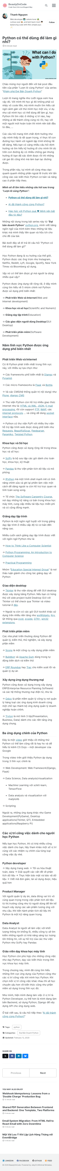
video (19, 739)
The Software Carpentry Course (33, 496)
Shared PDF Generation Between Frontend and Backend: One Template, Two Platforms (28, 1109)
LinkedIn (9, 1161)
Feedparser (37, 430)
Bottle (49, 384)
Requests (7, 430)
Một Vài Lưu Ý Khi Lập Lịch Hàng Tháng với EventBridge (27, 1136)
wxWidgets (43, 615)
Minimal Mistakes (45, 1165)
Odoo (8, 698)
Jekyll (33, 1165)
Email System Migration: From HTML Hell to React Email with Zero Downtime (28, 1122)
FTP (37, 409)
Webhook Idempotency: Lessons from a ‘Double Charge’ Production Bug (26, 1095)
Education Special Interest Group (30, 569)
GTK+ (37, 618)
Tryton (9, 716)
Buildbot (10, 656)
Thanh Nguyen (19, 14)
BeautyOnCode (20, 5)
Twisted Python (23, 434)
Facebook (24, 1161)
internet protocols (12, 413)
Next (43, 1072)
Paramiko (7, 434)
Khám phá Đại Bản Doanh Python (22, 91)
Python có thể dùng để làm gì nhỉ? (29, 40)
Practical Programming (18, 562)
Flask (38, 384)
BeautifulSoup (22, 430)
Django (48, 374)
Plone (5, 395)
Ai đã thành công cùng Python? (26, 204)
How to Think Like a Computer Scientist (28, 545)
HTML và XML (28, 405)
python (17, 1027)
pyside (29, 618)
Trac (28, 667)
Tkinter (9, 590)
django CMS (17, 395)
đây (16, 604)
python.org (31, 225)
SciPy (8, 458)
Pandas (9, 468)
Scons (8, 650)
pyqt (21, 618)
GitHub (38, 1161)
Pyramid (7, 378)
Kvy (53, 615)
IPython (9, 479)
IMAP (43, 409)
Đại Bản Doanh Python (28, 1033)
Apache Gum (26, 656)
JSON (41, 405)
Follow (52, 22)
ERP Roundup (13, 667)
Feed (49, 1161)
